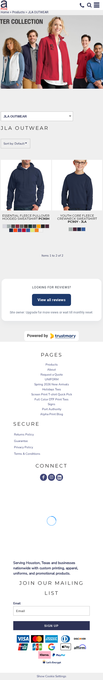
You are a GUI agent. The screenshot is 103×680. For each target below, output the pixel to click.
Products (18, 12)
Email (17, 603)
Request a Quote (51, 375)
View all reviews (52, 300)
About (51, 370)
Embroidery (16, 235)
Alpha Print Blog (51, 414)
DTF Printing (16, 245)
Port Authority (51, 409)
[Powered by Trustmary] (51, 336)
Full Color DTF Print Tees (51, 399)
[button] (89, 5)
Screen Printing (16, 240)
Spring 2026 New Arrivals (51, 384)
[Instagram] (51, 477)
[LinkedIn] (59, 477)
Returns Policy (24, 434)
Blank (16, 250)
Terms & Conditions (27, 454)
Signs (51, 404)
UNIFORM (51, 379)
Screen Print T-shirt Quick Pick (51, 394)
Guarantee (21, 441)
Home (5, 12)
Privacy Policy (23, 447)
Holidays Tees (51, 389)
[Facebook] (43, 477)
